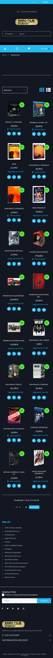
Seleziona (7, 90)
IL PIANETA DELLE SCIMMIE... (39, 252)
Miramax (8, 549)
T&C (18, 11)
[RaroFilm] (26, 22)
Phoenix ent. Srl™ (36, 654)
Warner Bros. (10, 577)
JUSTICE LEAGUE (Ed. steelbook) (39, 472)
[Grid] (41, 91)
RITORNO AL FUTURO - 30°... (39, 122)
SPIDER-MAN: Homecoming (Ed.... (39, 295)
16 (26, 507)
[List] (48, 91)
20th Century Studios (13, 527)
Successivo (34, 507)
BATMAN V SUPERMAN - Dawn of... (14, 473)
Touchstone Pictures (13, 570)
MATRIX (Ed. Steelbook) (39, 427)
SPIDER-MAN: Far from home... (14, 340)
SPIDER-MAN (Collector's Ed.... (14, 296)
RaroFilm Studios (11, 559)
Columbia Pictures (12, 531)
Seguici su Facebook (29, 11)
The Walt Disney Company (15, 566)
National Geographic (13, 552)
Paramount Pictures (13, 556)
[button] (45, 2)
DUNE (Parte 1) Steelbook (14, 208)
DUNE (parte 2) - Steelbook (39, 165)
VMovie (25, 655)
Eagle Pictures (10, 538)
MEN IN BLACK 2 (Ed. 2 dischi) (39, 340)
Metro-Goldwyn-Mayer (14, 545)
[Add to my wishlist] (14, 134)
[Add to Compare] (9, 134)
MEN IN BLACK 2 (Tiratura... (39, 384)
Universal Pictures (12, 573)
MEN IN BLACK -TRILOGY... (14, 384)
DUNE (14, 164)
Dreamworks (10, 534)
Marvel (7, 542)
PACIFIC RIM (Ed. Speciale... (14, 251)
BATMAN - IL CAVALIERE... (14, 122)
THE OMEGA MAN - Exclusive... (14, 429)
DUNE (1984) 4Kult (39, 208)
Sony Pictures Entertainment (16, 563)
